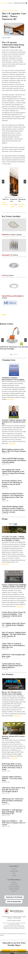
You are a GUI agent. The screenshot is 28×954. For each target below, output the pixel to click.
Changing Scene (8, 359)
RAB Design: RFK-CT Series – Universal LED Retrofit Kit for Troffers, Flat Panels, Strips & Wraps (12, 766)
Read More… (11, 399)
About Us (14, 869)
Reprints (14, 882)
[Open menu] (26, 3)
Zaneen (12, 204)
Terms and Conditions (14, 886)
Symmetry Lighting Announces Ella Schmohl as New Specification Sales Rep (14, 422)
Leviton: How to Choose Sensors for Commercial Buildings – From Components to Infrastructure (14, 614)
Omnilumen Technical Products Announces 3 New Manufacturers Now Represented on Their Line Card (13, 496)
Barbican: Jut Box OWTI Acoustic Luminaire (13, 737)
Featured (15, 10)
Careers (14, 875)
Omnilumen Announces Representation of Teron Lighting (13, 378)
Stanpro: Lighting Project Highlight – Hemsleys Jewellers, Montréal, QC (14, 586)
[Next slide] (25, 181)
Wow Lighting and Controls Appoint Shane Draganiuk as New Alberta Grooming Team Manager (13, 471)
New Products (7, 674)
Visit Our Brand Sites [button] (14, 901)
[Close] (27, 942)
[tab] (7, 197)
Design (10, 10)
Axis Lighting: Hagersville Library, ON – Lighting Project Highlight (14, 624)
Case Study (5, 10)
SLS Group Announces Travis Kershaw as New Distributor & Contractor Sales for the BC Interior (12, 483)
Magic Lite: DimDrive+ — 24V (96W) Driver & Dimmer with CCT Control (13, 823)
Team (14, 873)
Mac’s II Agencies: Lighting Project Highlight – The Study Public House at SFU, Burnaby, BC (14, 634)
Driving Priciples (14, 871)
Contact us (14, 891)
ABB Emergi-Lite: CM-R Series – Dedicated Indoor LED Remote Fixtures (13, 800)
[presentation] (14, 336)
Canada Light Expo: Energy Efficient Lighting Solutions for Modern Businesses (12, 665)
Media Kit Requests (14, 889)
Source (4, 314)
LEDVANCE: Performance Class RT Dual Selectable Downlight (14, 348)
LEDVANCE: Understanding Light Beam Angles (13, 655)
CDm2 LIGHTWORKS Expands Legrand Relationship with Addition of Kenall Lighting (14, 460)
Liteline (12, 206)
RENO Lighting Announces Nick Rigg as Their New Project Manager (14, 450)
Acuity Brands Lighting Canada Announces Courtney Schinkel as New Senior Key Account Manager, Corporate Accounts (13, 509)
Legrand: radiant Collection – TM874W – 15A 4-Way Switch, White (12, 778)
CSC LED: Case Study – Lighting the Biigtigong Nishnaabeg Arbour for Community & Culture (13, 538)
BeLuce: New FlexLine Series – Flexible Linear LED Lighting (12, 693)
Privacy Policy (14, 884)
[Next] (25, 340)
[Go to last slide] (3, 181)
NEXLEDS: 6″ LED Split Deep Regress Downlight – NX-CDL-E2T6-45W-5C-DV (12, 812)
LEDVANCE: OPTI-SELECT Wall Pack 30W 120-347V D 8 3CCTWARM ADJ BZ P (13, 789)
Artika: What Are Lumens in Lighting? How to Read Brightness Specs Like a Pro (13, 645)
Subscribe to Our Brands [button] (14, 897)
